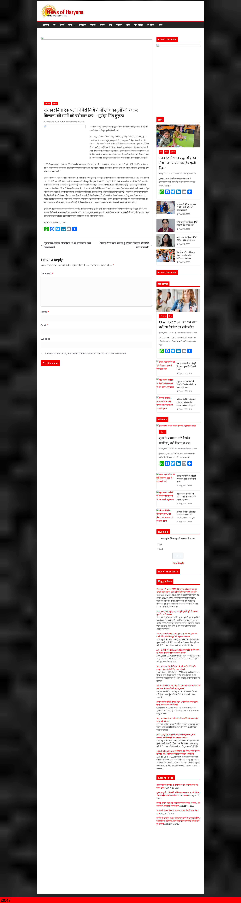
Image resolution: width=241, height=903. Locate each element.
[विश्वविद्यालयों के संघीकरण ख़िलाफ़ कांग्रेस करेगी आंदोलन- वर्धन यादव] (165, 257)
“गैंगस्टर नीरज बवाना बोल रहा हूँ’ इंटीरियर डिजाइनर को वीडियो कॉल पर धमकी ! (124, 245)
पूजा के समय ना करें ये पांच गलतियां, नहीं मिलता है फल (174, 473)
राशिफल (168, 614)
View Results (178, 596)
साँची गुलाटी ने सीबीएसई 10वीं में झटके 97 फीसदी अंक (187, 223)
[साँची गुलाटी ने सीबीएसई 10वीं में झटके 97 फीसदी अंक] (165, 225)
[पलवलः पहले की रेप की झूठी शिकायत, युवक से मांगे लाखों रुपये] (165, 401)
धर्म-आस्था (150, 24)
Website (45, 338)
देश (54, 24)
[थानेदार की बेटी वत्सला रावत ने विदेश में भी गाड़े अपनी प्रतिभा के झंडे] (165, 209)
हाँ (161, 577)
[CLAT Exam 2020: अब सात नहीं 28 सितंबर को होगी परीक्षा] (178, 333)
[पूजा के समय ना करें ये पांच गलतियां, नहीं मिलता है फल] (178, 459)
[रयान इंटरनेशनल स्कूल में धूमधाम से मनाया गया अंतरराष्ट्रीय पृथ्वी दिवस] (178, 136)
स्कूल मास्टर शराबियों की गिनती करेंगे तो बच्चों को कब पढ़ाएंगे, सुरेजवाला (186, 417)
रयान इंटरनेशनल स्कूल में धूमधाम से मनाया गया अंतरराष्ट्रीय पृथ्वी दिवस (178, 162)
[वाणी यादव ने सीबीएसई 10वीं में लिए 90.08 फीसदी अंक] (165, 240)
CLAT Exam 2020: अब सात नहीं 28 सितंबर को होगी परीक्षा (178, 357)
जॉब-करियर (138, 24)
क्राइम (102, 24)
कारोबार (92, 24)
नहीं (161, 582)
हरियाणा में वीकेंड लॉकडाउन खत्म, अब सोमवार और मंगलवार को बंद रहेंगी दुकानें (186, 435)
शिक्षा (128, 24)
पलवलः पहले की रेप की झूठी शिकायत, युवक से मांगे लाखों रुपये (186, 399)
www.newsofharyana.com (74, 121)
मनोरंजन (119, 24)
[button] (73, 25)
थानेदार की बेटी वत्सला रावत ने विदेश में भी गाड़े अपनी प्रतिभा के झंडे (186, 207)
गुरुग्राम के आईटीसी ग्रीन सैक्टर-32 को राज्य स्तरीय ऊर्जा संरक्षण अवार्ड (67, 245)
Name (45, 311)
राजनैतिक (82, 24)
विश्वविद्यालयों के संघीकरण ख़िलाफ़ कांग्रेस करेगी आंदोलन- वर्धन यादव (186, 255)
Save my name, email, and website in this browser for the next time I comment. (85, 353)
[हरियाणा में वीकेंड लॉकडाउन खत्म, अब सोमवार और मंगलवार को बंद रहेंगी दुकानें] (165, 437)
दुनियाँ (62, 24)
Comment (47, 273)
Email (44, 325)
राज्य (70, 24)
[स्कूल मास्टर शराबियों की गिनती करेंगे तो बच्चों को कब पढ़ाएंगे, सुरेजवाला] (165, 419)
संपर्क (160, 24)
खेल (110, 24)
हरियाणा (46, 24)
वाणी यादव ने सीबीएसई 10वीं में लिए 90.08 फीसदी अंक (187, 238)
